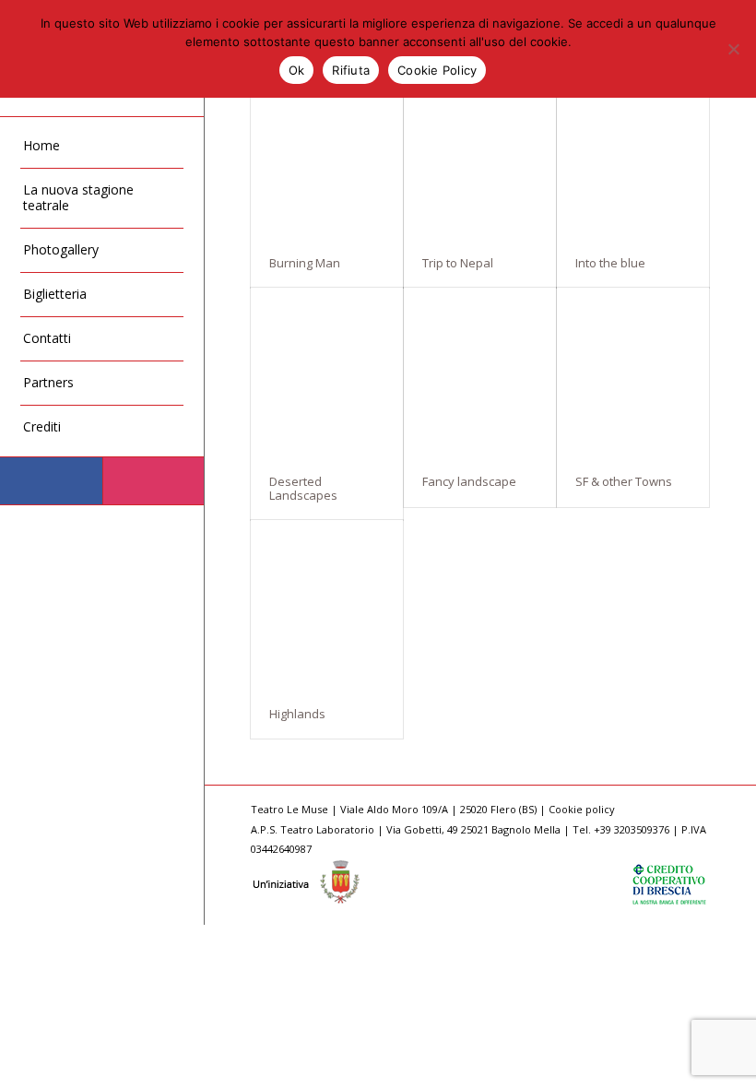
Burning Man (304, 262)
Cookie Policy (437, 70)
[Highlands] (327, 604)
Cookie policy (582, 809)
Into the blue (610, 262)
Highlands (297, 713)
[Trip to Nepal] (480, 153)
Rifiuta (351, 70)
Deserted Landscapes (303, 488)
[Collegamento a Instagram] (153, 480)
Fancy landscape (469, 481)
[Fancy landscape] (480, 372)
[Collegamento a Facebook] (51, 480)
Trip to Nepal (457, 262)
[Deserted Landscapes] (327, 372)
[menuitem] (101, 146)
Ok (297, 70)
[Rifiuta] (733, 49)
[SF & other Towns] (633, 372)
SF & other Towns (623, 481)
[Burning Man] (327, 153)
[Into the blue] (633, 153)
